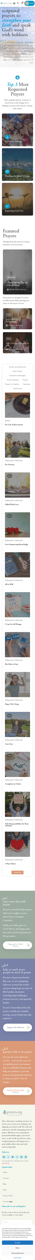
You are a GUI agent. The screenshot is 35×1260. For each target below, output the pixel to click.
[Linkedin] (26, 1157)
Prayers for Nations (12, 384)
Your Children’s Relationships (12, 321)
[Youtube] (13, 1157)
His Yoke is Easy (11, 664)
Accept (17, 1243)
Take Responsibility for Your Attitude (17, 825)
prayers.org (5, 1163)
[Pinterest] (21, 1157)
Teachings (26, 384)
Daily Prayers (17, 371)
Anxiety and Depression (17, 367)
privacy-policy (17, 1257)
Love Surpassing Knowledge (16, 545)
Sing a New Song (12, 704)
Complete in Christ (13, 784)
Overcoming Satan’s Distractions (17, 284)
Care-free (9, 744)
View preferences (17, 1253)
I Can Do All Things (13, 624)
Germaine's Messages (17, 375)
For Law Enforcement (14, 425)
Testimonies (17, 388)
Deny (17, 1248)
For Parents (9, 465)
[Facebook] (4, 1157)
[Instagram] (17, 1157)
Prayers (25, 380)
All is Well (9, 584)
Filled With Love (12, 505)
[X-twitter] (8, 1157)
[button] (14, 3)
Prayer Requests (13, 380)
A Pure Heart (10, 864)
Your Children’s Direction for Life (17, 345)
